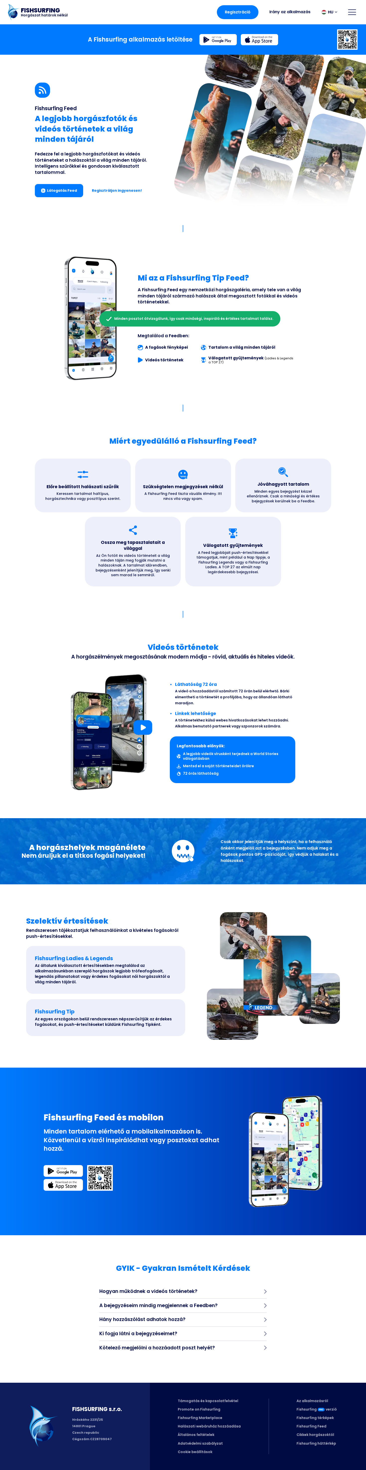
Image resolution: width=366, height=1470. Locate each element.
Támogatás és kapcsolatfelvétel (208, 1401)
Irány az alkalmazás (289, 12)
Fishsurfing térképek (315, 1418)
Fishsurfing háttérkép (316, 1443)
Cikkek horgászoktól (315, 1434)
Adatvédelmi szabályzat (200, 1443)
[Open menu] (352, 12)
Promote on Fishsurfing (199, 1409)
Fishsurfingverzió (317, 1409)
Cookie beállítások (195, 1452)
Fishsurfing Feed (311, 1426)
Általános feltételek (196, 1434)
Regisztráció (237, 12)
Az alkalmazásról (312, 1401)
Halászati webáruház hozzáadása (209, 1426)
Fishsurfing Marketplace (200, 1418)
